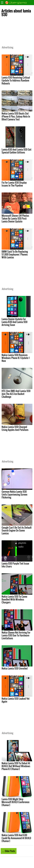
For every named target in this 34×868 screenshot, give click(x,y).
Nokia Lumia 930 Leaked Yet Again (15, 700)
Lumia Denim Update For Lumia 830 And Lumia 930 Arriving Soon (14, 322)
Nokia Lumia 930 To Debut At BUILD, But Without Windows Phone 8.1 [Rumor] (16, 766)
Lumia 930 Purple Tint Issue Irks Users (15, 565)
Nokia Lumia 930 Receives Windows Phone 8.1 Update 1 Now (16, 358)
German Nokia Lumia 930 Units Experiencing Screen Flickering (14, 494)
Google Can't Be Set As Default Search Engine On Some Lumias (17, 530)
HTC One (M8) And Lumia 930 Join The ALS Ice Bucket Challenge (16, 394)
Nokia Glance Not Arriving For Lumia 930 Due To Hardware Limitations (16, 635)
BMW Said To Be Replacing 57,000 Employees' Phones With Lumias (15, 254)
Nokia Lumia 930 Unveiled (15, 668)
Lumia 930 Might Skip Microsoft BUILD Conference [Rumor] (15, 802)
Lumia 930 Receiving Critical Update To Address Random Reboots (16, 80)
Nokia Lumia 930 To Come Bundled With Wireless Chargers (14, 599)
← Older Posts (8, 851)
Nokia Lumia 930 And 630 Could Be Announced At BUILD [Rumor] (16, 838)
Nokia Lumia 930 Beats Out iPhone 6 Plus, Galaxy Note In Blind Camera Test (16, 116)
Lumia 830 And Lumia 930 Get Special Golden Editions (16, 151)
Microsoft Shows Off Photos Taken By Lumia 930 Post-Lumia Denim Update (15, 218)
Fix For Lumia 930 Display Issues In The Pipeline (14, 184)
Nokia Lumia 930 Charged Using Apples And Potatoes (15, 428)
